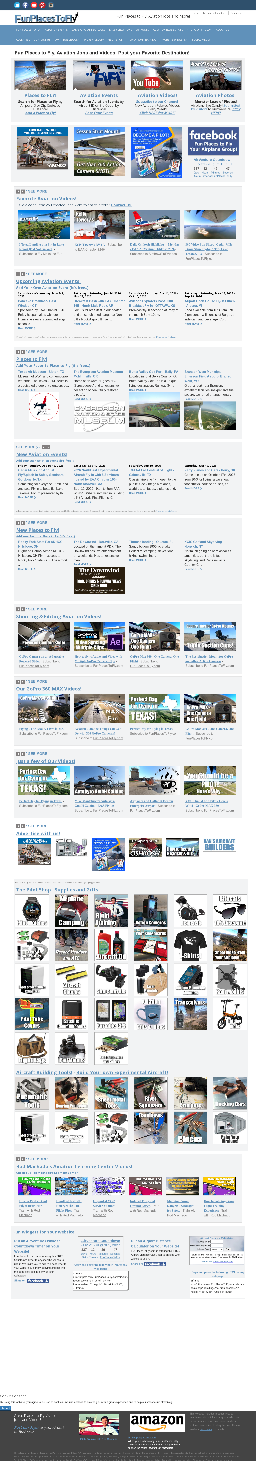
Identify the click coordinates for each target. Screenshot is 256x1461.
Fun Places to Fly (28, 29)
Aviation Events (56, 29)
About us (222, 29)
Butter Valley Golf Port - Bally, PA (153, 371)
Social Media (201, 39)
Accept (6, 1408)
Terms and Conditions (214, 12)
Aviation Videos (66, 39)
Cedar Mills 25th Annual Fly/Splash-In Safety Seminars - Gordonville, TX (41, 475)
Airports (142, 29)
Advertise (23, 39)
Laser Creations (120, 29)
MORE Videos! (93, 39)
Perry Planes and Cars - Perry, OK (209, 470)
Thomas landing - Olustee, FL (151, 542)
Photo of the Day (199, 29)
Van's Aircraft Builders (88, 29)
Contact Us (236, 12)
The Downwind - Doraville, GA (96, 542)
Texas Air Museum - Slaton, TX (41, 371)
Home (195, 12)
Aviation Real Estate (168, 29)
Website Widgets (174, 39)
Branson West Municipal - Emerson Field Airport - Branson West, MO (208, 376)
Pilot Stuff (116, 39)
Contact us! (42, 39)
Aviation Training (143, 39)
